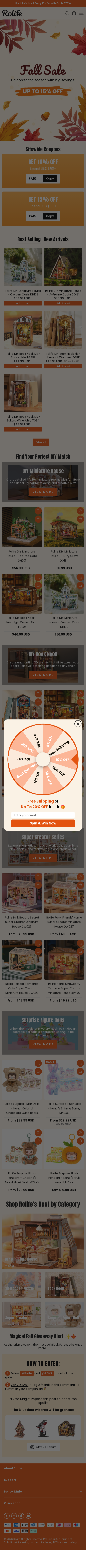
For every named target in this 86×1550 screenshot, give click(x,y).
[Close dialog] (78, 723)
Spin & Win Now (43, 823)
